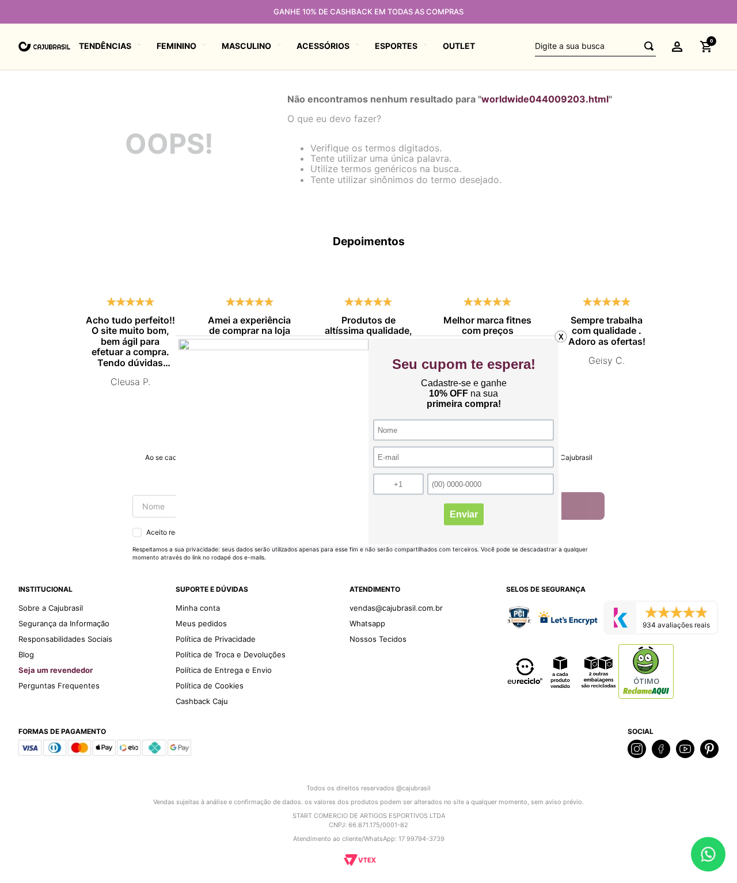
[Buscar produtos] (645, 46)
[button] (677, 46)
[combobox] (595, 46)
